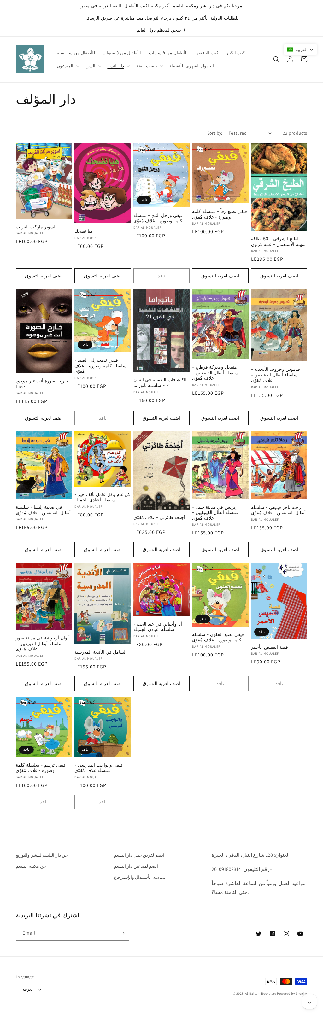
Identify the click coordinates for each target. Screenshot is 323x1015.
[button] (67, 66)
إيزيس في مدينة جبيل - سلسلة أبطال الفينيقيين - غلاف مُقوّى (215, 513)
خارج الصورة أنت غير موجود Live (42, 383)
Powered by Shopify (292, 993)
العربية (28, 989)
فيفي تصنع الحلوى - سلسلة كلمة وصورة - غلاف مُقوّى (218, 637)
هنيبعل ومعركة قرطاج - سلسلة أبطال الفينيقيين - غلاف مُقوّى (215, 373)
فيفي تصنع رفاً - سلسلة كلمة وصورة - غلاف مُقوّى (219, 214)
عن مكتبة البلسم (31, 866)
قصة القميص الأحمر (269, 647)
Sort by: (214, 133)
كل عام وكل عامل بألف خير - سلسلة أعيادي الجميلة (102, 497)
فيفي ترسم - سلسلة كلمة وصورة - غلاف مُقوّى (41, 767)
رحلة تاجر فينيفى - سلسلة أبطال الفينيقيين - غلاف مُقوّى (278, 510)
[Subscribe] (122, 933)
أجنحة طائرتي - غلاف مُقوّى (159, 517)
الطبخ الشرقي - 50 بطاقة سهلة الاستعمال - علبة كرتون (278, 241)
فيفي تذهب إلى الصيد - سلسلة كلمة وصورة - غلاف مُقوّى (100, 366)
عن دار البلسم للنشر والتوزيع (42, 855)
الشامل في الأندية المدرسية (100, 652)
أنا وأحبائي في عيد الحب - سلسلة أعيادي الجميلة (157, 626)
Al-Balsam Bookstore (260, 993)
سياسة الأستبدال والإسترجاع (140, 877)
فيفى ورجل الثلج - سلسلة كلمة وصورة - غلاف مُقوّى (158, 218)
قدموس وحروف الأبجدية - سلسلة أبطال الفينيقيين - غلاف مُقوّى (275, 375)
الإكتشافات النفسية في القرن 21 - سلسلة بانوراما (160, 382)
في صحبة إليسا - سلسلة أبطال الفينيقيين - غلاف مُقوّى (43, 510)
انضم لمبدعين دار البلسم (136, 866)
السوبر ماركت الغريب (36, 226)
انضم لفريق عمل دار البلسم (139, 855)
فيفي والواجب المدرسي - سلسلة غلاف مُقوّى (98, 767)
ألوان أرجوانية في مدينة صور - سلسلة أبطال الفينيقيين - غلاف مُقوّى (43, 643)
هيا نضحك (83, 231)
